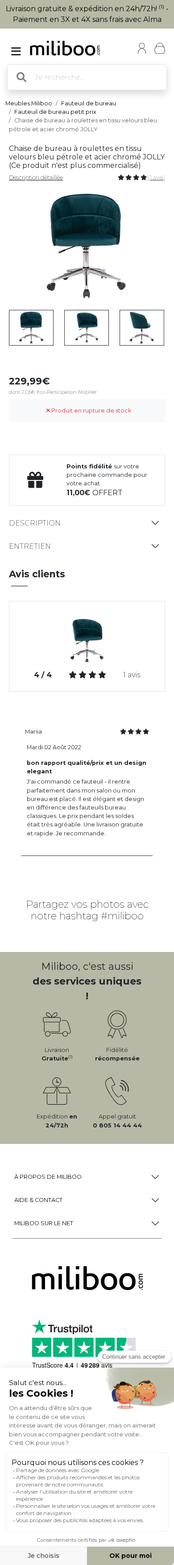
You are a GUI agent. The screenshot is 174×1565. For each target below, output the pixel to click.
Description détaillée (36, 177)
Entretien (30, 546)
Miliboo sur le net (43, 1223)
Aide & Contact (38, 1200)
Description (35, 523)
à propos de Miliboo (48, 1176)
